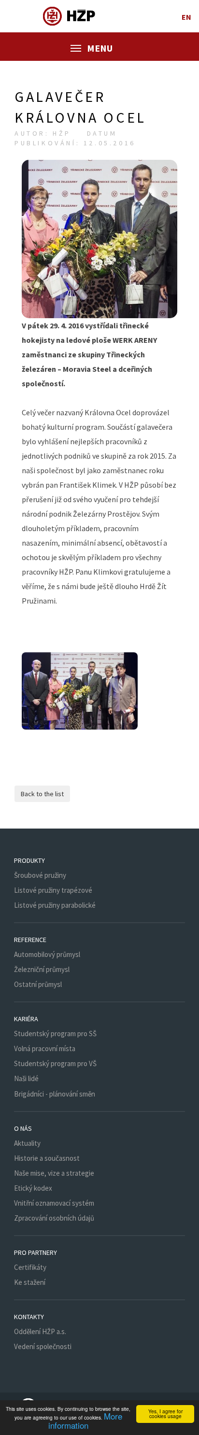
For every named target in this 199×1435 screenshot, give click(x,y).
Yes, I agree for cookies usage (165, 1413)
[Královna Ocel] (80, 691)
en (187, 17)
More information (85, 1420)
